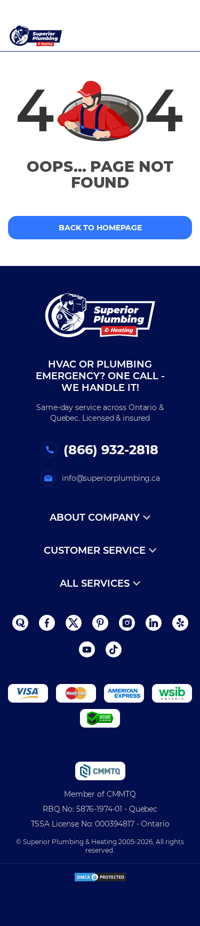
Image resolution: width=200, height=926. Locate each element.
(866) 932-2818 (110, 449)
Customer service (95, 550)
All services (95, 583)
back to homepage (100, 227)
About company (95, 517)
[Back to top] (180, 872)
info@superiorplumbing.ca (111, 478)
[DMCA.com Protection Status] (100, 872)
